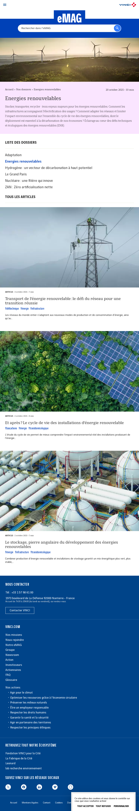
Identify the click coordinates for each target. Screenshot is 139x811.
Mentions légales (30, 803)
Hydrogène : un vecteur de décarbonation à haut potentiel (48, 168)
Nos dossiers (23, 89)
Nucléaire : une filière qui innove (29, 181)
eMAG (69, 18)
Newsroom (12, 655)
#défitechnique (12, 308)
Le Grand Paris (16, 174)
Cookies (59, 803)
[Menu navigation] (5, 5)
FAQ (8, 674)
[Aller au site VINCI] (127, 5)
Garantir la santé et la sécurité (29, 717)
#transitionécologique (38, 428)
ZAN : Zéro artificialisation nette (29, 187)
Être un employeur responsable (29, 707)
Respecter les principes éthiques (30, 727)
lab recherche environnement (23, 768)
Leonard (10, 763)
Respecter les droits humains (28, 712)
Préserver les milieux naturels (28, 702)
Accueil (9, 89)
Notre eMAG (13, 645)
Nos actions (12, 687)
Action (9, 659)
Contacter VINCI (20, 610)
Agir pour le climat (21, 692)
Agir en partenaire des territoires (30, 722)
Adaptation (13, 155)
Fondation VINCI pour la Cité (23, 753)
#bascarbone (11, 428)
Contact (46, 803)
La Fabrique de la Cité (18, 758)
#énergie (25, 308)
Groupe (10, 649)
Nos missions (13, 634)
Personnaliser (121, 806)
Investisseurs (13, 664)
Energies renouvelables (23, 161)
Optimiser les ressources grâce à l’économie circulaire (43, 697)
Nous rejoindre (14, 640)
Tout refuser (103, 806)
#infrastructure (37, 308)
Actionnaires (13, 670)
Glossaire (11, 680)
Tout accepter (85, 806)
